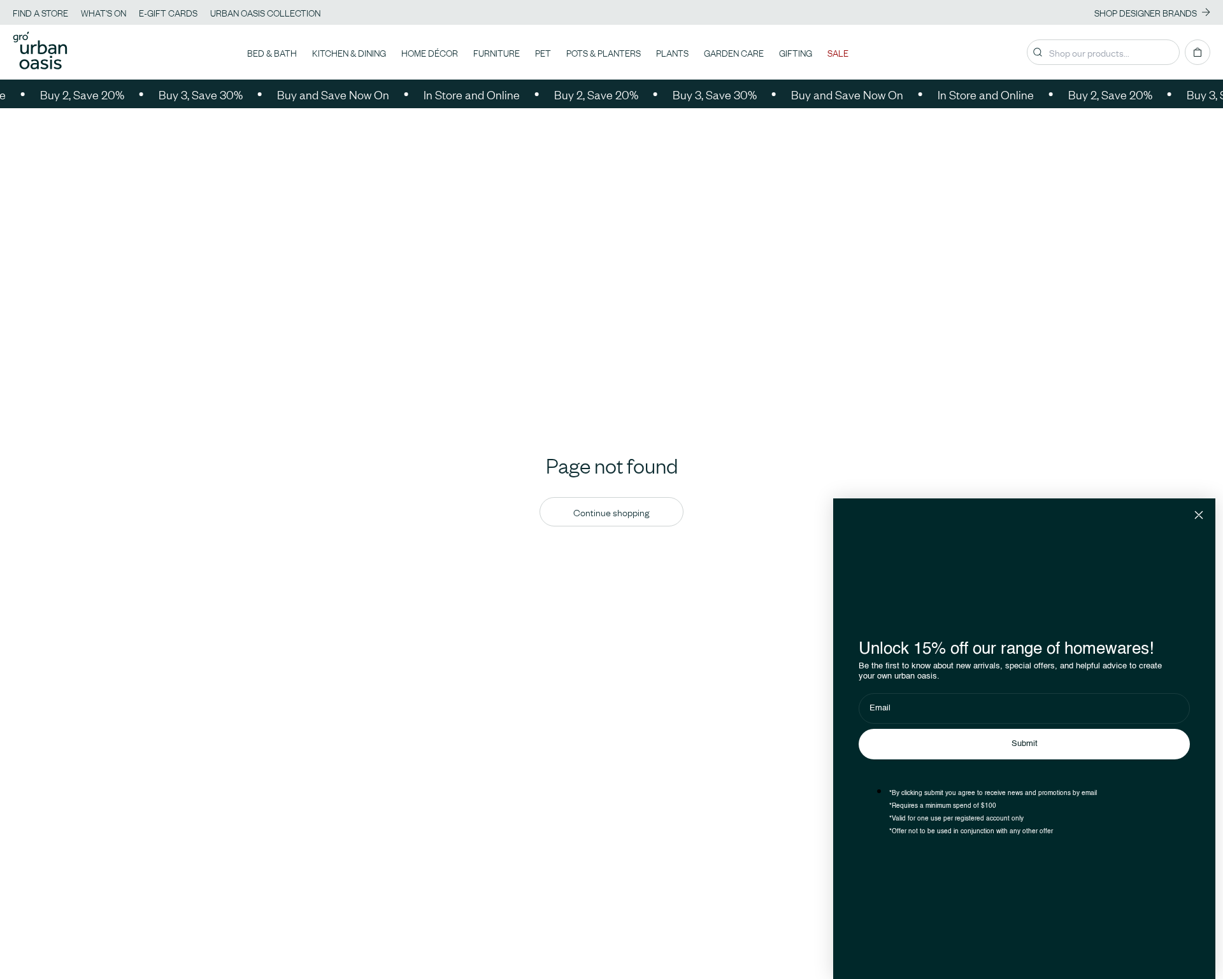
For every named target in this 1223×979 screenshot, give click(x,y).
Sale (837, 52)
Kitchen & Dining (349, 52)
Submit (1025, 744)
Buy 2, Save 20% (69, 94)
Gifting (795, 52)
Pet (543, 52)
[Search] (1038, 52)
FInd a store (40, 12)
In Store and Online (458, 94)
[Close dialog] (1199, 515)
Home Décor (429, 52)
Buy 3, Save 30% (187, 94)
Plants (672, 52)
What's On (103, 12)
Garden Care (734, 52)
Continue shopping (611, 512)
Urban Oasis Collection (265, 12)
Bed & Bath (272, 52)
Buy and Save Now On (320, 94)
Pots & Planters (603, 52)
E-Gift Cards (168, 12)
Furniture (496, 52)
